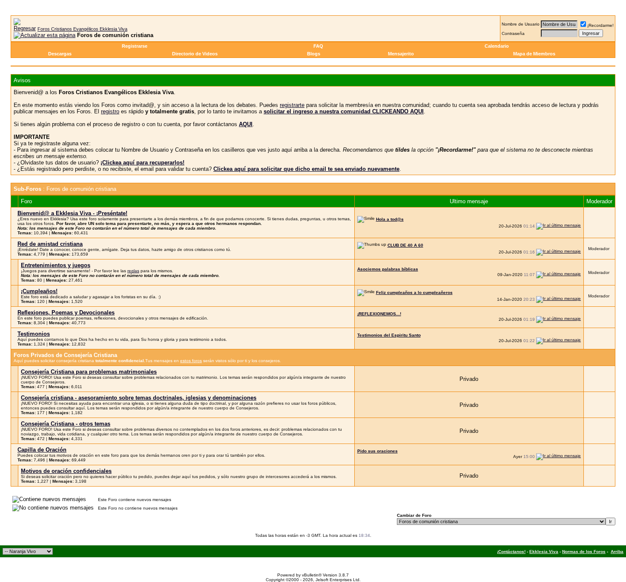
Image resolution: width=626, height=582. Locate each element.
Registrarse (134, 46)
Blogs (313, 53)
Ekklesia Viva (543, 551)
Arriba (617, 551)
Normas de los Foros (584, 551)
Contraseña (513, 33)
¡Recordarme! (600, 25)
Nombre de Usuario (521, 24)
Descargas (60, 53)
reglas (133, 270)
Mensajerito (401, 53)
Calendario (497, 46)
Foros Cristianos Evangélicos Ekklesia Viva (82, 29)
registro (110, 111)
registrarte (292, 105)
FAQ (318, 46)
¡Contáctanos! (511, 551)
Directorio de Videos (195, 53)
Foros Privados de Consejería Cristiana (65, 355)
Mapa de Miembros (534, 53)
